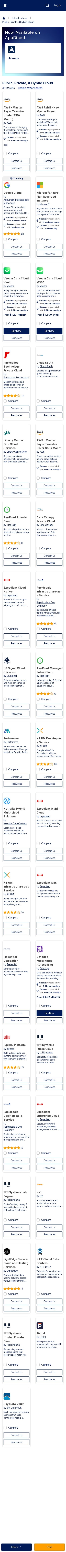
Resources (16, 168)
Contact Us (16, 160)
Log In (57, 5)
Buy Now (16, 330)
